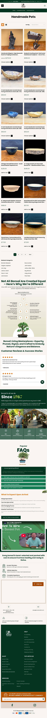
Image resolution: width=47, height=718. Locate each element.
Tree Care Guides (28, 659)
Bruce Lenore (28, 263)
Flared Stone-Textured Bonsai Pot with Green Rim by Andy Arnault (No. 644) (12, 238)
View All (18, 686)
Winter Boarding (6, 681)
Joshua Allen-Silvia (30, 268)
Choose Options (5, 62)
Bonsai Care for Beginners (30, 661)
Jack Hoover (4, 276)
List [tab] (6, 24)
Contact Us (27, 647)
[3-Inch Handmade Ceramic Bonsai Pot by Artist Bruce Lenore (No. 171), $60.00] (12, 76)
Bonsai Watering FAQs (29, 664)
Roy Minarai (28, 270)
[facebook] (12, 705)
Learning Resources (29, 639)
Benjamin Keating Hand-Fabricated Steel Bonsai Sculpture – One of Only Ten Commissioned (34, 54)
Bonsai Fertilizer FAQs (29, 666)
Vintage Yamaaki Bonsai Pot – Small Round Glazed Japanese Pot (11, 164)
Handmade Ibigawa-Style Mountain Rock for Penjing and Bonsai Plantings (12, 54)
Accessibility (27, 634)
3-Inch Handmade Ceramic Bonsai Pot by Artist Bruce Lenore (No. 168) (34, 90)
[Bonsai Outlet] (9, 633)
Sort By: (28, 24)
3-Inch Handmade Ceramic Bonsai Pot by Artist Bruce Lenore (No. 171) (11, 90)
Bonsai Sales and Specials (8, 671)
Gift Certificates (28, 674)
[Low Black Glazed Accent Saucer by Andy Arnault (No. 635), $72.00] (35, 224)
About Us (26, 644)
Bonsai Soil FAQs (28, 669)
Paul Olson (27, 276)
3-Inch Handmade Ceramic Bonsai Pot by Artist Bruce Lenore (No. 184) (34, 127)
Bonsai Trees (5, 659)
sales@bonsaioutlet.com (38, 610)
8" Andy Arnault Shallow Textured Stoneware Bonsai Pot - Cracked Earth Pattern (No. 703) (11, 201)
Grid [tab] (2, 24)
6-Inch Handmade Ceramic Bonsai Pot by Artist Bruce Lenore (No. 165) (11, 127)
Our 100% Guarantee (29, 642)
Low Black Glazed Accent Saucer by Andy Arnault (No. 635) (34, 238)
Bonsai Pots (5, 666)
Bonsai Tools (5, 661)
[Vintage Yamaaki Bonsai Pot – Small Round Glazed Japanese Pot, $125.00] (12, 150)
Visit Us (39, 584)
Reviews (26, 637)
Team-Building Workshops (23, 683)
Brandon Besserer (5, 263)
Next (30, 254)
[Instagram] (34, 705)
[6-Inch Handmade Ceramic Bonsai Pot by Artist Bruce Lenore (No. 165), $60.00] (12, 113)
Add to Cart (4, 172)
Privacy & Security (28, 649)
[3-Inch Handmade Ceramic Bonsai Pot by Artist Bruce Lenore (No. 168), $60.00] (35, 76)
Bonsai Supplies (6, 664)
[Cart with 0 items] (45, 6)
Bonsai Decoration (6, 669)
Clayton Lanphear (6, 265)
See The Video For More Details (11, 517)
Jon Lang (3, 268)
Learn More (9, 1)
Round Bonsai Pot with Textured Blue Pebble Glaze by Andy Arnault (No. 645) (34, 201)
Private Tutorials (20, 681)
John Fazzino (28, 265)
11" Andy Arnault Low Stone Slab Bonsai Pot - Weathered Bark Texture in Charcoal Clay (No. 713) (35, 164)
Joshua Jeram (5, 270)
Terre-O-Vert (4, 273)
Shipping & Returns (28, 652)
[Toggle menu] (2, 5)
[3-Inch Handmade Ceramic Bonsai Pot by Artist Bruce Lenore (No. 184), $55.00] (35, 113)
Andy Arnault (28, 273)
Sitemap (26, 671)
